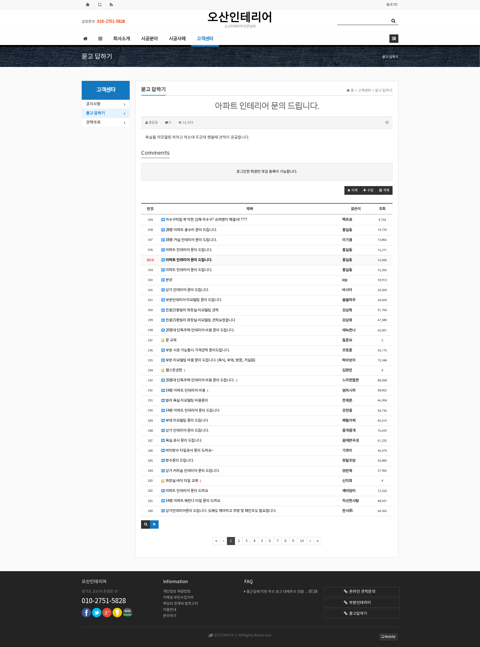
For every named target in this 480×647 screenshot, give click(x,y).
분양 (168, 280)
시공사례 (177, 39)
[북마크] (99, 4)
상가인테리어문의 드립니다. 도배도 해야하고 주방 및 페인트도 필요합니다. (220, 511)
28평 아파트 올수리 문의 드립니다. (191, 230)
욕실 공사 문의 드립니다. (183, 440)
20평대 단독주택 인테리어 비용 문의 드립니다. (199, 330)
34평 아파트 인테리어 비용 (186, 390)
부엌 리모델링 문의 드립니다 (186, 420)
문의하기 (169, 616)
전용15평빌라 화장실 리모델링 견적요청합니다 (200, 320)
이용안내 (169, 610)
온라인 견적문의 (361, 591)
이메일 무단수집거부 (178, 598)
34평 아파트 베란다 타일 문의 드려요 (192, 501)
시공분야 (149, 39)
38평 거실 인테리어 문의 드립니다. (191, 240)
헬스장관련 (175, 370)
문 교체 (170, 340)
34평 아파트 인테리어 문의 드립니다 (192, 410)
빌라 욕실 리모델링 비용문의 (186, 400)
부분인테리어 (359, 603)
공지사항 (93, 104)
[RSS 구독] (111, 4)
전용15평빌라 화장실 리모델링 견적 (192, 310)
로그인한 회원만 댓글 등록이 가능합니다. (266, 171)
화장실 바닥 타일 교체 (183, 481)
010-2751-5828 (104, 601)
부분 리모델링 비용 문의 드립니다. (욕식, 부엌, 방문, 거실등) (210, 360)
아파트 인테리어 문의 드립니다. (188, 250)
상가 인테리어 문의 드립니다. (187, 290)
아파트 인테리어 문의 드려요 (186, 491)
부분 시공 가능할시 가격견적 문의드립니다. (197, 350)
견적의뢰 (93, 122)
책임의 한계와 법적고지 (180, 604)
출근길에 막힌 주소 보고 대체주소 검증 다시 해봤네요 (281, 591)
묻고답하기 (357, 613)
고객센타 (205, 39)
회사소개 (121, 39)
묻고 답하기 (95, 113)
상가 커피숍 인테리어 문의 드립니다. (192, 471)
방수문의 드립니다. (179, 460)
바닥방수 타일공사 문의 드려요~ (189, 450)
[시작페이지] (88, 4)
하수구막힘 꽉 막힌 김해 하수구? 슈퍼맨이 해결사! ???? (206, 220)
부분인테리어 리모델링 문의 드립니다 (193, 300)
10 (302, 541)
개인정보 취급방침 (177, 591)
